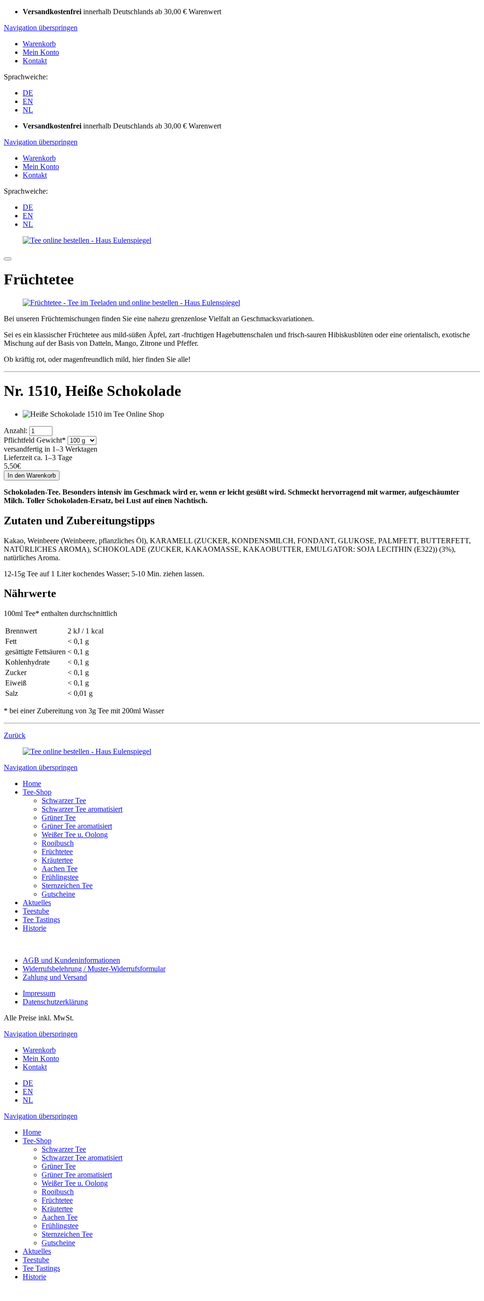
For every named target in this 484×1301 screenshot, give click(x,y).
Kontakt (35, 61)
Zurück (15, 735)
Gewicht (35, 440)
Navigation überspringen (41, 28)
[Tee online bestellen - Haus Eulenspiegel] (87, 240)
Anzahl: (15, 431)
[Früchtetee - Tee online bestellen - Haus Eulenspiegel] (131, 303)
